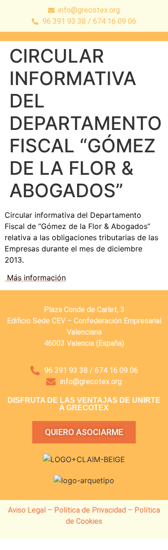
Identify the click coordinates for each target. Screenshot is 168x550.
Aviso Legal (27, 510)
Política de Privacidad (90, 510)
